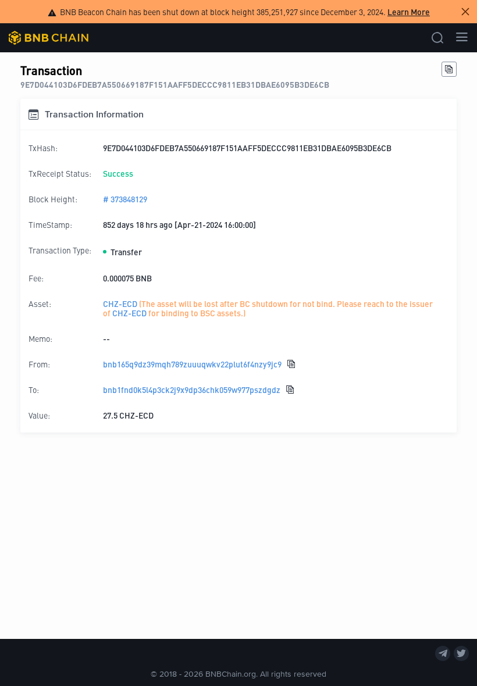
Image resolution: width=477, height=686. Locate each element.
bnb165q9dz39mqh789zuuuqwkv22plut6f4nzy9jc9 (192, 364)
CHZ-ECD (120, 303)
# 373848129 (125, 199)
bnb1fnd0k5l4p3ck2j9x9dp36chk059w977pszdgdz (191, 389)
